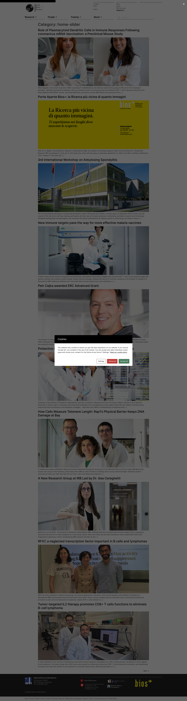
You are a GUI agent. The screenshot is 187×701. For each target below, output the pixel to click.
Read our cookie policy (118, 352)
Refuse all (112, 361)
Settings (101, 361)
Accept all (124, 361)
